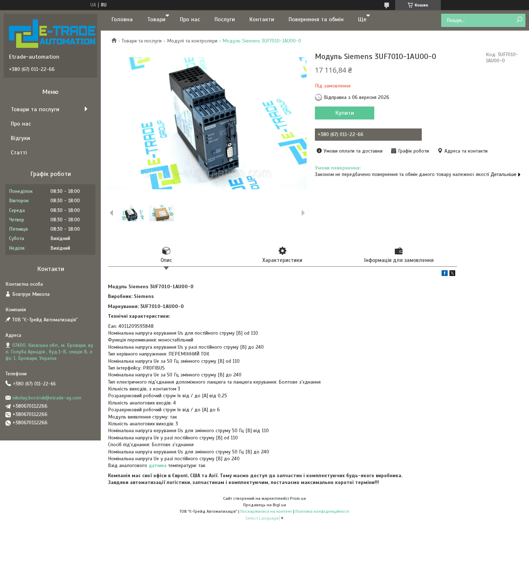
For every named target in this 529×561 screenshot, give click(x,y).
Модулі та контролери (192, 41)
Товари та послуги (142, 41)
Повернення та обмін (316, 19)
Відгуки (20, 138)
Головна (122, 19)
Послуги (224, 19)
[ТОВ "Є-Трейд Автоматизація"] (52, 33)
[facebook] (445, 274)
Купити (344, 113)
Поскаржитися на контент (266, 511)
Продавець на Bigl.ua (264, 504)
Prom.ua (298, 498)
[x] (452, 274)
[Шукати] (519, 20)
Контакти (261, 19)
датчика (158, 465)
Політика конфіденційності (322, 511)
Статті (19, 152)
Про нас (190, 19)
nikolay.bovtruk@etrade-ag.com (47, 398)
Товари (156, 19)
